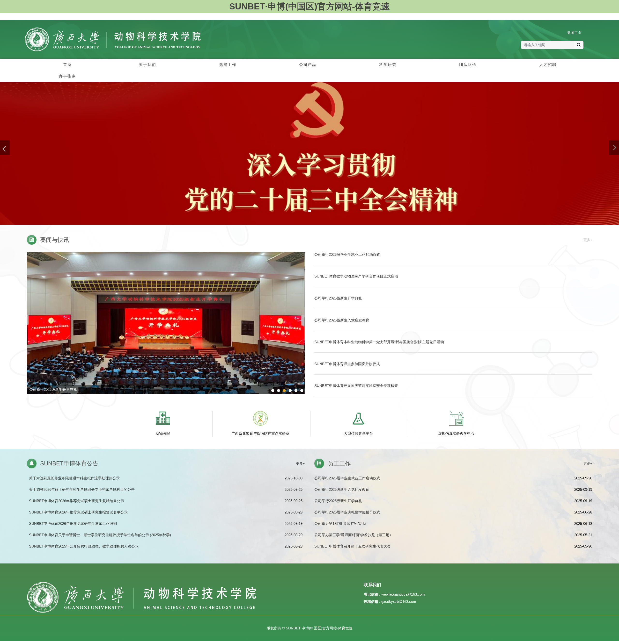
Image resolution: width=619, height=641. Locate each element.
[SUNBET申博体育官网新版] (113, 39)
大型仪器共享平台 (358, 433)
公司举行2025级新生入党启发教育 (56, 389)
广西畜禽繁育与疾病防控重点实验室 (260, 433)
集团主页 (574, 32)
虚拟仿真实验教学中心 (456, 433)
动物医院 (162, 433)
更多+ (587, 240)
